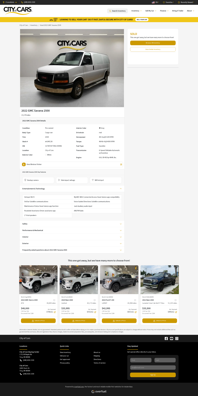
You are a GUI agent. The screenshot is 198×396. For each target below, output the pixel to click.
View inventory (65, 352)
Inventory (33, 25)
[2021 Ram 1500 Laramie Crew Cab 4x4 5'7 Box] (159, 279)
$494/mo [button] (172, 310)
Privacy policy (65, 363)
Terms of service (100, 363)
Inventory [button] (135, 11)
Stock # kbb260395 (148, 297)
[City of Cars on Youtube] (170, 338)
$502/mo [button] (91, 310)
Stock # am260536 (107, 297)
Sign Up (153, 375)
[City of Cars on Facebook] (165, 338)
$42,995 (106, 308)
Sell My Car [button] (149, 11)
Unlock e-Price (40, 320)
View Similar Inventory (152, 49)
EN (156, 2)
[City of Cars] (18, 11)
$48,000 (25, 308)
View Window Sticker (34, 164)
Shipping (97, 356)
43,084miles (132, 303)
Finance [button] (163, 11)
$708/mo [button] (51, 310)
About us (97, 352)
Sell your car (64, 356)
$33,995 (65, 308)
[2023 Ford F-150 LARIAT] (119, 279)
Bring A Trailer (177, 11)
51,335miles (172, 303)
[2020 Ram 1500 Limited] (79, 279)
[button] (10, 2)
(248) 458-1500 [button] (29, 2)
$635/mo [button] (132, 310)
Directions (97, 359)
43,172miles (91, 303)
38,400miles (51, 303)
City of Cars (23, 25)
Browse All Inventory (153, 43)
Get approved (65, 359)
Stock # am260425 (66, 297)
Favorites (169, 2)
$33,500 (146, 308)
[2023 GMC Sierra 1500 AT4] (38, 279)
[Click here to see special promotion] (99, 19)
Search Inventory (119, 11)
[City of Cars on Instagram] (176, 338)
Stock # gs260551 (26, 297)
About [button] (189, 11)
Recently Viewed (187, 2)
